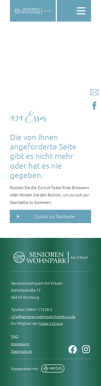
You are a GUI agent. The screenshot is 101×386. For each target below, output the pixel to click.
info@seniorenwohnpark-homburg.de (43, 316)
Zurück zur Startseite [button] (55, 216)
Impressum (20, 343)
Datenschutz (21, 351)
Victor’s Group (51, 323)
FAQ (14, 336)
